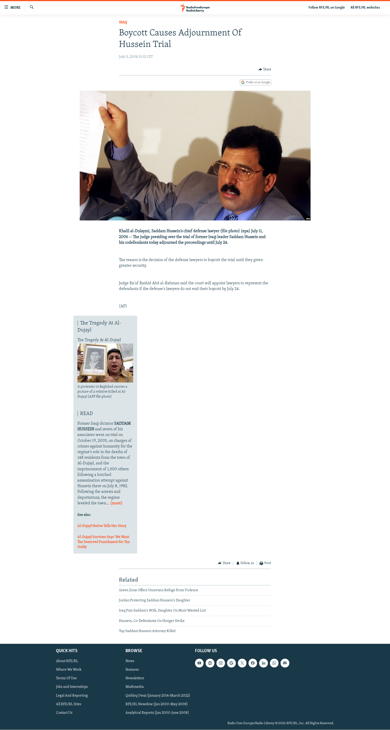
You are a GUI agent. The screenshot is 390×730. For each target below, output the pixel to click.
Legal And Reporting (72, 696)
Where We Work (68, 670)
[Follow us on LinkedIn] (263, 663)
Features (132, 670)
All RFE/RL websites (365, 7)
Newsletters (134, 678)
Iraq (123, 23)
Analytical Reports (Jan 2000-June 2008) (157, 713)
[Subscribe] (285, 663)
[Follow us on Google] (231, 663)
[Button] (264, 69)
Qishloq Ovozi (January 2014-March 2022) (157, 696)
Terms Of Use (66, 678)
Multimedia (134, 687)
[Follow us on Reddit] (210, 663)
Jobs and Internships (72, 687)
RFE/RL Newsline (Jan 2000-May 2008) (156, 704)
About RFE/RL (67, 661)
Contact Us (64, 713)
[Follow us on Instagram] (220, 663)
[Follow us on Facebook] (252, 663)
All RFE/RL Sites (68, 704)
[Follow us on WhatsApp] (274, 663)
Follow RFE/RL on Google (327, 7)
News (129, 661)
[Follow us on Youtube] (199, 663)
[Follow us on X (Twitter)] (242, 663)
